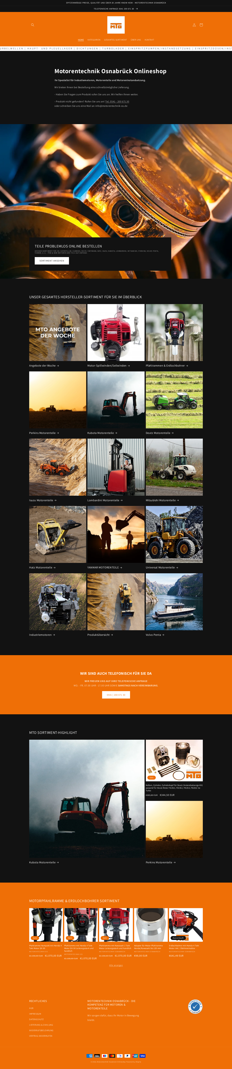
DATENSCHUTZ (36, 1019)
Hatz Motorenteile (40, 567)
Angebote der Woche (42, 365)
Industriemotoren (40, 635)
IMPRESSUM (35, 1013)
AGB (31, 1008)
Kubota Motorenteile (100, 433)
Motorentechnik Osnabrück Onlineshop (111, 1062)
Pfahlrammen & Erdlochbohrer (165, 365)
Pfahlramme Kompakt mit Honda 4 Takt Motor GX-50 (45, 947)
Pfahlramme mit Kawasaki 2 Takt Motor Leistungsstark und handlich (115, 947)
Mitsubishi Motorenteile (161, 500)
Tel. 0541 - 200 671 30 (117, 101)
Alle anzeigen (116, 965)
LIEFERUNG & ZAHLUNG (41, 1024)
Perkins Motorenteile (42, 433)
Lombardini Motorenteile (103, 500)
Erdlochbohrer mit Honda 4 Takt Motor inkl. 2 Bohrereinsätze (184, 947)
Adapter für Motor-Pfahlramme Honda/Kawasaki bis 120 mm (148, 947)
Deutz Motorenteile (158, 433)
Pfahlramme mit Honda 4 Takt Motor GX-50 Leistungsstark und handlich (79, 948)
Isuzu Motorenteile (41, 500)
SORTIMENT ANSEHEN (51, 260)
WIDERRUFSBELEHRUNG (41, 1030)
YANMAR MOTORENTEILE (103, 567)
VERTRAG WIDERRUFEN (40, 1035)
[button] (32, 24)
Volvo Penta (153, 635)
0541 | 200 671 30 (116, 694)
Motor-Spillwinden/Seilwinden (107, 365)
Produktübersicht (98, 635)
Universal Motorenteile (160, 567)
